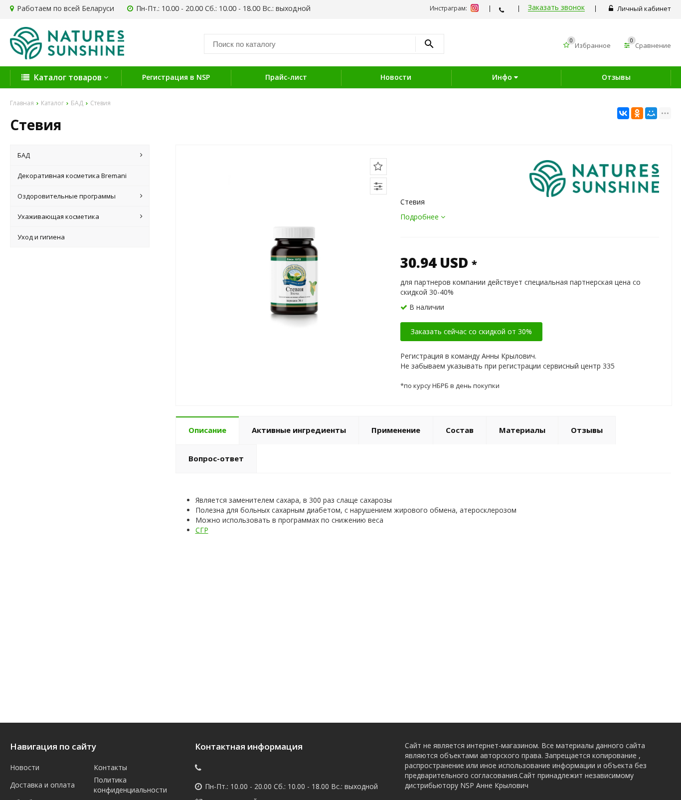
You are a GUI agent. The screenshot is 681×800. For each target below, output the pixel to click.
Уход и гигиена (41, 236)
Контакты (110, 767)
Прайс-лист (286, 77)
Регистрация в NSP (176, 77)
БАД (23, 155)
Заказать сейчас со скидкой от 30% (471, 331)
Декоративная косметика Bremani (72, 175)
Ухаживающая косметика (58, 216)
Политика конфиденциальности (128, 785)
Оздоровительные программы (66, 196)
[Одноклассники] (637, 113)
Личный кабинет (643, 8)
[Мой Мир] (651, 113)
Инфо (503, 77)
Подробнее (420, 216)
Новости (395, 77)
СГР (201, 530)
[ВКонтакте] (623, 113)
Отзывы (616, 77)
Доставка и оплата (42, 785)
